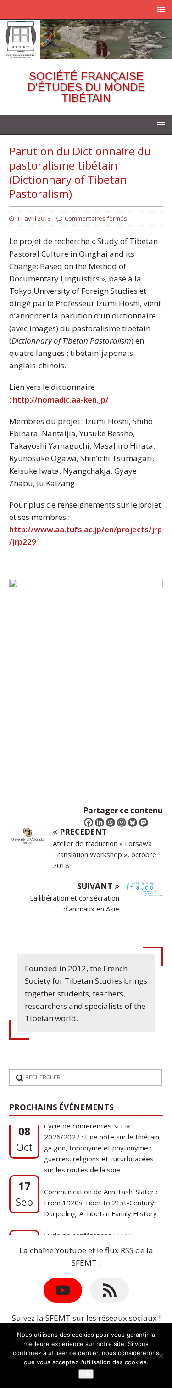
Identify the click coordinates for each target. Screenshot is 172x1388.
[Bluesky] (132, 822)
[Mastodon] (143, 822)
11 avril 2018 (33, 218)
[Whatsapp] (110, 822)
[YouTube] (63, 1290)
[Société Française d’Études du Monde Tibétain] (86, 53)
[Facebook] (88, 822)
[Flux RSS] (109, 1290)
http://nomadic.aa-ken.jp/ (61, 399)
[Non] (160, 1355)
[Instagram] (121, 822)
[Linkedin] (99, 822)
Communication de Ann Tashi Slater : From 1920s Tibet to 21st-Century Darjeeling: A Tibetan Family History (100, 1179)
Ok (86, 1374)
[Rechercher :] (82, 1072)
